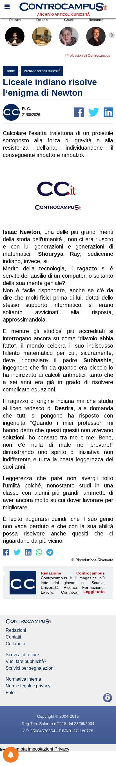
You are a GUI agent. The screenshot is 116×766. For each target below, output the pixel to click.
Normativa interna (23, 679)
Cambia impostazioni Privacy (40, 749)
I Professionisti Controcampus (87, 56)
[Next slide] (112, 35)
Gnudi (68, 20)
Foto (10, 692)
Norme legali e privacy (28, 686)
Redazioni (16, 630)
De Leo (42, 20)
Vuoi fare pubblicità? (26, 661)
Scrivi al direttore (22, 655)
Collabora (15, 644)
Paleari (15, 20)
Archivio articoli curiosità (63, 15)
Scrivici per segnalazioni (30, 668)
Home (10, 71)
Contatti (13, 637)
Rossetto (96, 20)
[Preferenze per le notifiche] (11, 755)
